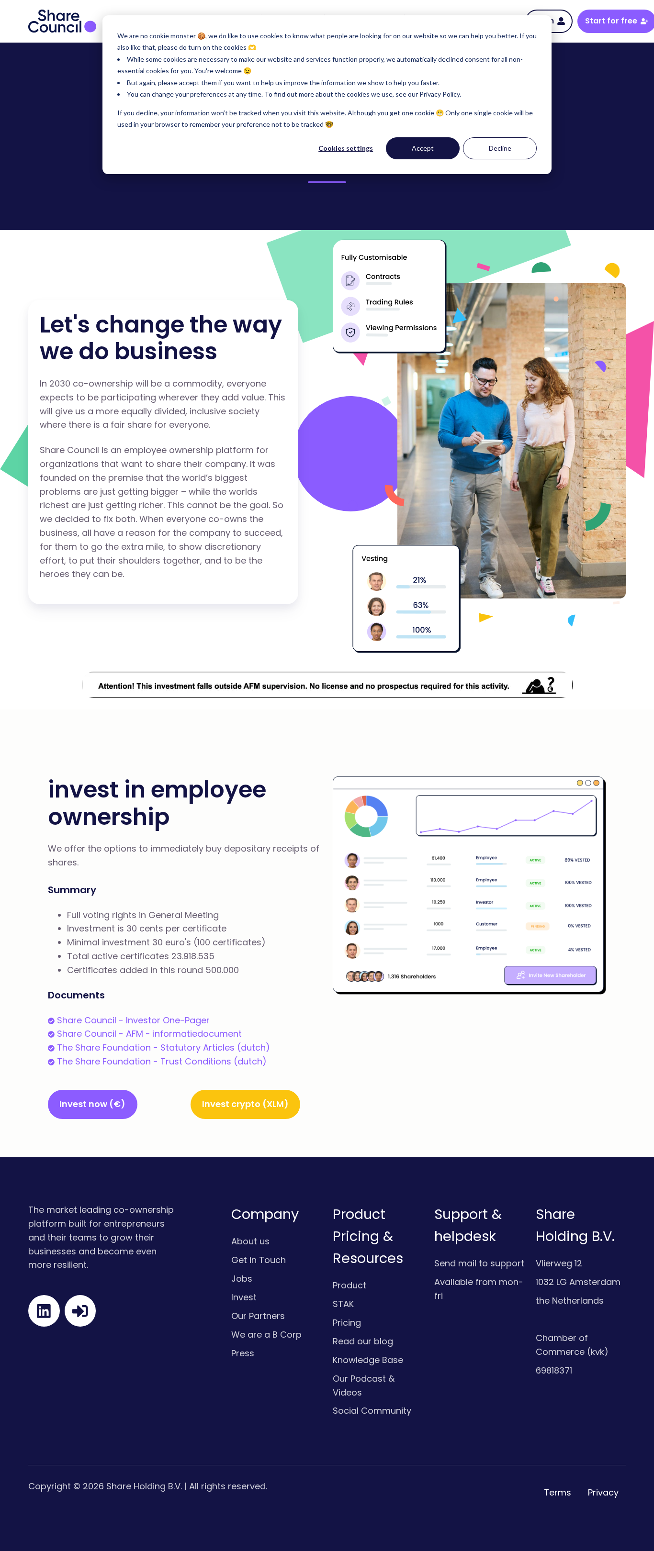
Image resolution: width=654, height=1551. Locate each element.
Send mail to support (479, 1263)
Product (349, 1285)
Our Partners (258, 1316)
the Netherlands (570, 1301)
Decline (500, 148)
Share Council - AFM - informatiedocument (149, 1034)
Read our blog (363, 1341)
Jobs (241, 1279)
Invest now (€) (92, 1104)
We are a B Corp (266, 1335)
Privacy (603, 1492)
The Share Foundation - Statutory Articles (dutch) (163, 1047)
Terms (557, 1492)
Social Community (372, 1411)
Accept (423, 148)
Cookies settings (345, 148)
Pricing (347, 1323)
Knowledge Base (368, 1360)
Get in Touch (258, 1260)
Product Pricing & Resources (368, 1236)
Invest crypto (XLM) (245, 1104)
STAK (343, 1304)
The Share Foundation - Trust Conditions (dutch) (162, 1061)
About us (250, 1241)
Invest (244, 1297)
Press (242, 1353)
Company (265, 1214)
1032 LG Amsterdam (578, 1282)
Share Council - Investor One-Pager (133, 1020)
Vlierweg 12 (559, 1263)
